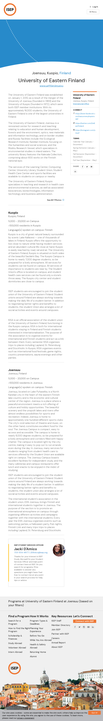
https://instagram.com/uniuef (85, 131)
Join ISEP (56, 629)
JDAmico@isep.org (38, 552)
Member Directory (61, 625)
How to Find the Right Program (19, 630)
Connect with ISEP (84, 621)
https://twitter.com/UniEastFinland (85, 124)
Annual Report (59, 642)
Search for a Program (14, 622)
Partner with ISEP (60, 633)
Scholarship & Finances (15, 637)
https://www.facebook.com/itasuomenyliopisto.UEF (85, 116)
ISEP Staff (56, 620)
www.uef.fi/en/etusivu (51, 85)
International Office (81, 104)
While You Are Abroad (41, 640)
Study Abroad (15, 643)
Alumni (33, 656)
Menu (94, 12)
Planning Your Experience (36, 630)
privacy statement (25, 718)
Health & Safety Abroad (38, 646)
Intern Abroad (15, 652)
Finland (65, 73)
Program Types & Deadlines (38, 622)
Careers (55, 638)
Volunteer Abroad (17, 647)
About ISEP (57, 647)
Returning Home (38, 652)
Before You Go (37, 635)
